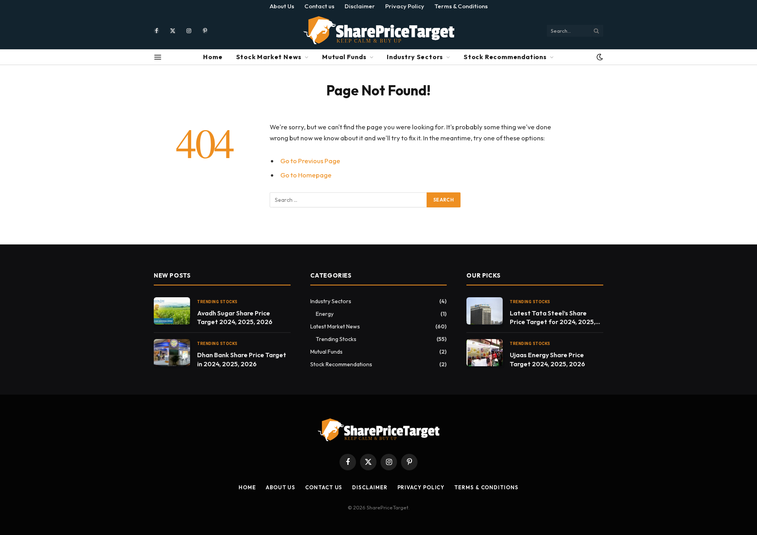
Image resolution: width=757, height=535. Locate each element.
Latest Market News (335, 326)
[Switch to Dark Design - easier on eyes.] (599, 57)
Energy (325, 313)
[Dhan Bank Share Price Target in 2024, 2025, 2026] (172, 352)
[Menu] (158, 57)
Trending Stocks (217, 302)
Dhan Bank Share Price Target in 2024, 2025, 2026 (241, 359)
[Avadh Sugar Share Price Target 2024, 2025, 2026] (172, 310)
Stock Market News (269, 57)
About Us (282, 6)
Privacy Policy (404, 6)
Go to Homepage (306, 175)
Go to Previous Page (310, 161)
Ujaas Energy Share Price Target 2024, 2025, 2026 (547, 359)
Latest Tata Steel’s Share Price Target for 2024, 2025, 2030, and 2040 (552, 318)
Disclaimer (360, 6)
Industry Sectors (415, 57)
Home (212, 57)
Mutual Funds (344, 57)
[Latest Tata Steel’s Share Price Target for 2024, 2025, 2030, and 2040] (484, 310)
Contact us (319, 6)
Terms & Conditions (461, 6)
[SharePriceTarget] (378, 30)
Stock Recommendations (505, 57)
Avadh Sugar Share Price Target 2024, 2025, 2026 (234, 317)
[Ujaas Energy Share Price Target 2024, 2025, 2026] (484, 352)
